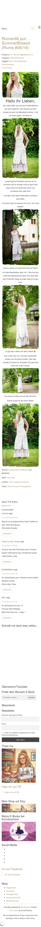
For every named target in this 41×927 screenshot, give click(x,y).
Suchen (31, 697)
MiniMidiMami (7, 569)
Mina (4, 597)
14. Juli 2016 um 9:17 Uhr (10, 573)
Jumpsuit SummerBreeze (18, 469)
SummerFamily (8, 64)
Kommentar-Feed (13, 897)
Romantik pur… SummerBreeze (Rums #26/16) (16, 42)
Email (4, 724)
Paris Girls (10, 477)
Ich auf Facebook (12, 869)
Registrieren (11, 887)
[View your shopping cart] (37, 30)
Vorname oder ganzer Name (12, 715)
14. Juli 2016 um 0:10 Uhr (10, 602)
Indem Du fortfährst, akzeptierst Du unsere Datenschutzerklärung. (18, 734)
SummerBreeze (20, 61)
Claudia (5, 513)
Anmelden (10, 891)
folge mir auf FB (11, 786)
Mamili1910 (28, 54)
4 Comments (7, 67)
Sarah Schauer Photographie (19, 486)
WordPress (25, 907)
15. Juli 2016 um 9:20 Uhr (10, 546)
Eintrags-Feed (12, 894)
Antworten (7, 533)
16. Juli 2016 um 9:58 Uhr (10, 517)
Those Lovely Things (11, 541)
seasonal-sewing (21, 482)
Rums (10, 61)
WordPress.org (12, 900)
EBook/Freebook (17, 57)
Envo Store (13, 910)
